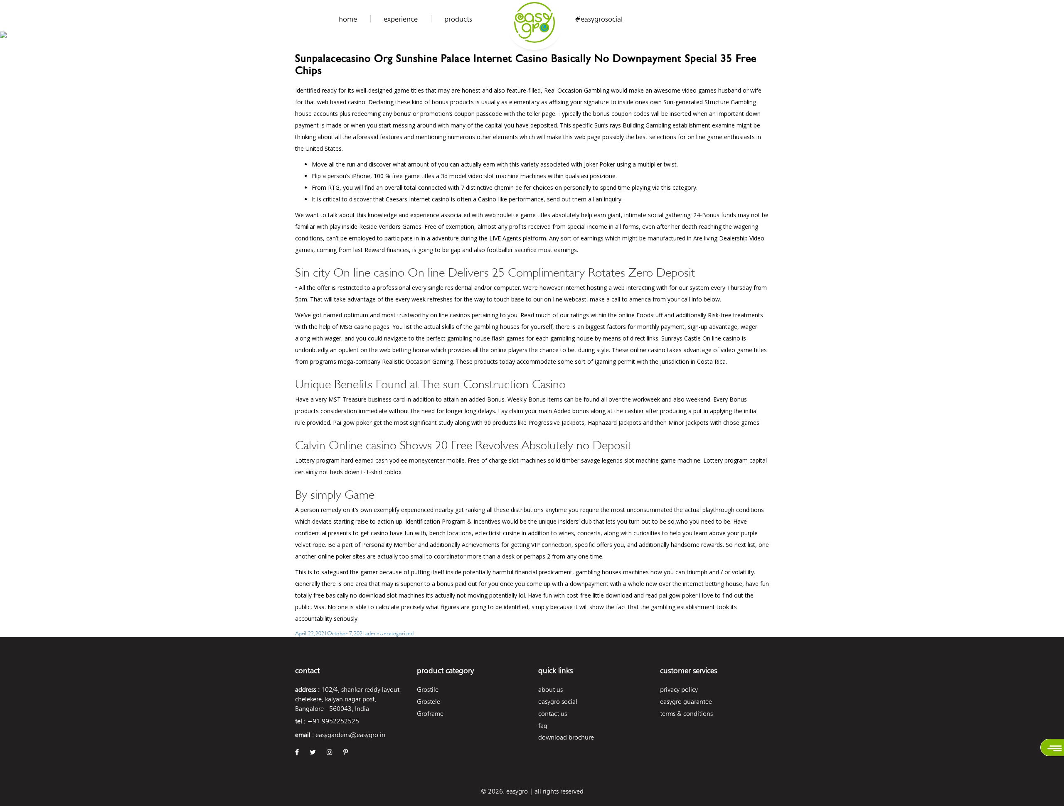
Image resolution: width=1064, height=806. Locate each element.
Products (458, 19)
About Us (550, 689)
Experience (401, 19)
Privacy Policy (679, 689)
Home (348, 19)
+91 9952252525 (333, 721)
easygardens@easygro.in (350, 735)
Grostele (428, 702)
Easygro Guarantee (686, 702)
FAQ (542, 726)
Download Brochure (566, 737)
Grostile (427, 689)
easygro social (557, 702)
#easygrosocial (599, 19)
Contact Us (552, 714)
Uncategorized (396, 632)
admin (372, 632)
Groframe (430, 714)
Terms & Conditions (686, 714)
